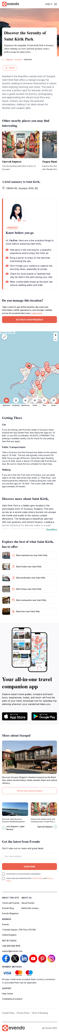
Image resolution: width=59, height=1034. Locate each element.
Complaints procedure (12, 999)
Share (12, 68)
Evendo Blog (8, 908)
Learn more (36, 313)
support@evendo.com (12, 951)
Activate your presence (29, 319)
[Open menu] (55, 4)
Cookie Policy (37, 878)
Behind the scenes (30, 908)
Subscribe (29, 866)
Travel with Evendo (10, 903)
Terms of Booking (40, 1013)
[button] (29, 366)
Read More (51, 529)
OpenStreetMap (8, 332)
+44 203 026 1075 (11, 946)
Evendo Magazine (10, 913)
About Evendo (28, 903)
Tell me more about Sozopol (29, 791)
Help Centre (7, 993)
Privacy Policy (23, 1013)
